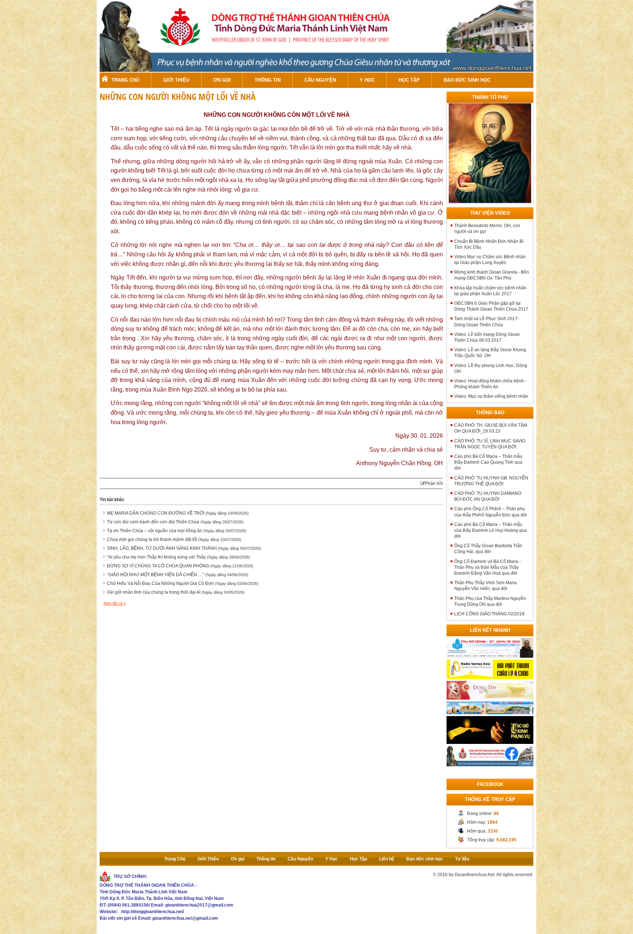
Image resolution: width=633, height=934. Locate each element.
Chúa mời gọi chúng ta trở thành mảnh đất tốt (174, 539)
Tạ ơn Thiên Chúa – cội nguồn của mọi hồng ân (177, 530)
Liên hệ (386, 858)
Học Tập (409, 80)
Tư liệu (462, 858)
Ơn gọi (222, 80)
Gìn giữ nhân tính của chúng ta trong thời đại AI (176, 592)
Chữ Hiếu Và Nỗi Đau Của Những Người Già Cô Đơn (182, 583)
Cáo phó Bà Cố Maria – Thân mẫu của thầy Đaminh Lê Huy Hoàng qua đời (490, 530)
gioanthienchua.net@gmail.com (185, 918)
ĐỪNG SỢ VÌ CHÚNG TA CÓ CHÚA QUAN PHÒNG (180, 565)
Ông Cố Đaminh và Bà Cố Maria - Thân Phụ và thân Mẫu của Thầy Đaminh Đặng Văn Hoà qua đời (487, 567)
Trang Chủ (125, 80)
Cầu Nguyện (320, 80)
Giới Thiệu (176, 80)
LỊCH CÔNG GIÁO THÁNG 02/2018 (489, 613)
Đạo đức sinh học (467, 80)
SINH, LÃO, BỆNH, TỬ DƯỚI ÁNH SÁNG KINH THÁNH (184, 548)
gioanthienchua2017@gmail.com (199, 905)
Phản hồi (434, 483)
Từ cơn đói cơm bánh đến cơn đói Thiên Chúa (175, 522)
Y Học (367, 80)
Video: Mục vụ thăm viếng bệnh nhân (491, 396)
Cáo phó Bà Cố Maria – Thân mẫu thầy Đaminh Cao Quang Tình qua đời (488, 462)
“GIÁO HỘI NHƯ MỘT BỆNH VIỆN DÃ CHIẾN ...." (177, 574)
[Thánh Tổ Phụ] (490, 153)
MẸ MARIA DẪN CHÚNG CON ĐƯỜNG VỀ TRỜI (178, 513)
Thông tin (268, 80)
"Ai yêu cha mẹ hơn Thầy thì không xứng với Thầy (178, 557)
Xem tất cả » (114, 603)
